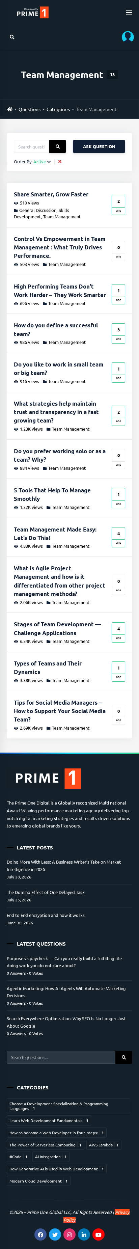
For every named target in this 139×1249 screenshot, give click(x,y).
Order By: (30, 162)
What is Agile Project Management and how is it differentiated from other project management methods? (59, 581)
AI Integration (51, 1156)
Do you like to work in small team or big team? (59, 368)
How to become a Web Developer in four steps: (56, 1132)
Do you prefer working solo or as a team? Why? (60, 455)
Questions (29, 109)
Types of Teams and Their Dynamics (48, 667)
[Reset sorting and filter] (60, 161)
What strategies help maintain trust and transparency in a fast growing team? (56, 412)
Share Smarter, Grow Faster (51, 194)
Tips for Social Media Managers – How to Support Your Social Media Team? (60, 711)
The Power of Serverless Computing (45, 1144)
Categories (58, 109)
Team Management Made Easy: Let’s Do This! (55, 533)
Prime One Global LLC (49, 1212)
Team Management (62, 216)
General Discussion (37, 210)
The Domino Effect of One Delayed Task (46, 892)
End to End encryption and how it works (46, 915)
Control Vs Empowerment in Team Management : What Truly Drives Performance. (60, 247)
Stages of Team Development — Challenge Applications (57, 628)
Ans (118, 205)
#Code (18, 1156)
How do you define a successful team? (56, 329)
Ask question (99, 146)
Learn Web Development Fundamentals (48, 1120)
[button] (125, 37)
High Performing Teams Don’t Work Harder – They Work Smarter (60, 290)
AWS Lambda (104, 1144)
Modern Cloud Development (38, 1181)
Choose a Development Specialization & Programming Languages (58, 1106)
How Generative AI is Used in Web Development (56, 1168)
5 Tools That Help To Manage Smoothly (52, 494)
